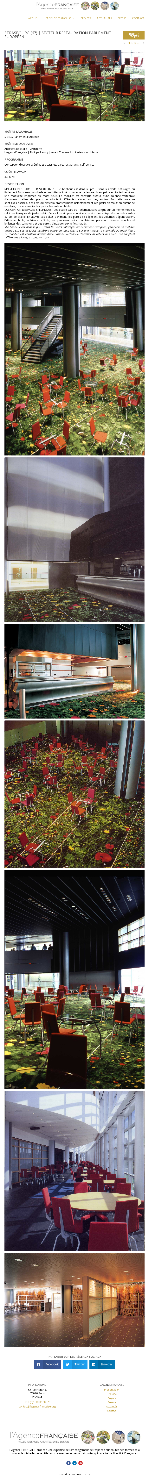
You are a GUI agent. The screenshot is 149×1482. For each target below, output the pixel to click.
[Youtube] (80, 1463)
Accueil (33, 18)
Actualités (104, 18)
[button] (133, 35)
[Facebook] (68, 1463)
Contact (138, 18)
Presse (122, 18)
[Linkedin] (74, 1463)
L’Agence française (58, 18)
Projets (86, 18)
